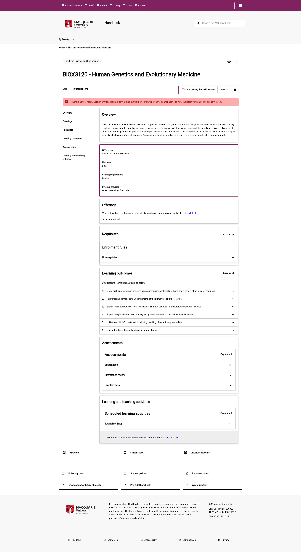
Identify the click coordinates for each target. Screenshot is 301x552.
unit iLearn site (172, 437)
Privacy (225, 540)
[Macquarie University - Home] (79, 24)
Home (62, 47)
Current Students (73, 5)
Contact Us (113, 540)
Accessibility (150, 540)
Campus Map (189, 540)
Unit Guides (192, 213)
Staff (91, 5)
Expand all (228, 234)
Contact (142, 5)
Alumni (103, 5)
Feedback (77, 540)
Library (117, 5)
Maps (129, 5)
